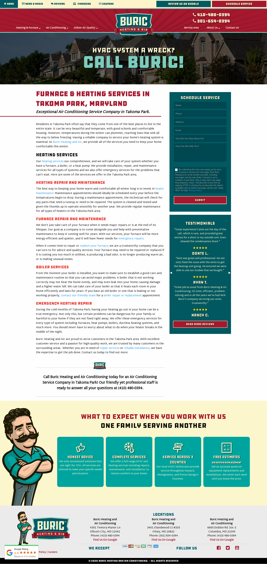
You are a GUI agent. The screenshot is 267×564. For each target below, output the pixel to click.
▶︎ (231, 273)
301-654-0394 (213, 21)
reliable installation (137, 348)
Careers (52, 552)
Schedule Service (239, 4)
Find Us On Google (105, 540)
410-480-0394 (213, 14)
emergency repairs (131, 238)
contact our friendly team (78, 295)
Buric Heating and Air (67, 142)
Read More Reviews (200, 324)
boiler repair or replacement (123, 295)
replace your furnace (94, 246)
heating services (53, 161)
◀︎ (172, 273)
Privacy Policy (195, 190)
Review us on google (183, 4)
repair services (109, 348)
